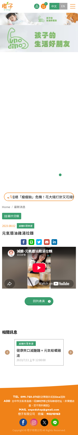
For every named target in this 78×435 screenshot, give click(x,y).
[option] (39, 100)
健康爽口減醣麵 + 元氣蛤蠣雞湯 (38, 353)
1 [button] (17, 175)
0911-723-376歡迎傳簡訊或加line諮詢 (42, 396)
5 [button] (42, 175)
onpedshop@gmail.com (43, 409)
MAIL (23, 409)
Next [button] (70, 352)
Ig (34, 422)
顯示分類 (13, 216)
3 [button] (30, 175)
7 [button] (54, 175)
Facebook (23, 422)
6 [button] (48, 175)
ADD (7, 401)
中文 (54, 6)
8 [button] (60, 175)
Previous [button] (7, 352)
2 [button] (24, 175)
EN (63, 6)
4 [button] (36, 175)
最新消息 (19, 207)
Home (6, 207)
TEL (16, 397)
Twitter (44, 422)
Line (55, 422)
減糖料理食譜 (25, 225)
